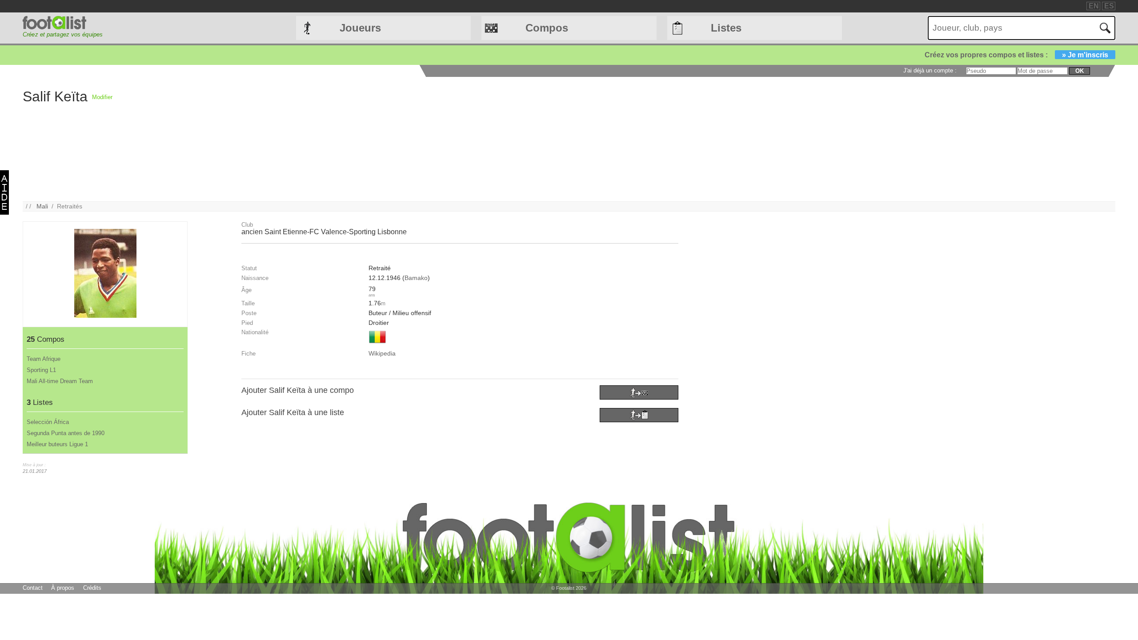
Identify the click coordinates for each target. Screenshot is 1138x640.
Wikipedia (382, 353)
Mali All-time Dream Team (60, 381)
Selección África (48, 422)
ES (1109, 6)
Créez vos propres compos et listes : (1016, 55)
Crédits (92, 587)
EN (1094, 6)
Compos (546, 28)
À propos (62, 587)
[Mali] (377, 344)
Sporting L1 (41, 370)
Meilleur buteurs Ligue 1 (57, 444)
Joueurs (360, 28)
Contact (33, 587)
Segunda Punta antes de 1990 (65, 433)
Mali (42, 206)
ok (1079, 71)
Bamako (416, 277)
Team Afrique (43, 359)
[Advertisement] (379, 139)
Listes (726, 28)
